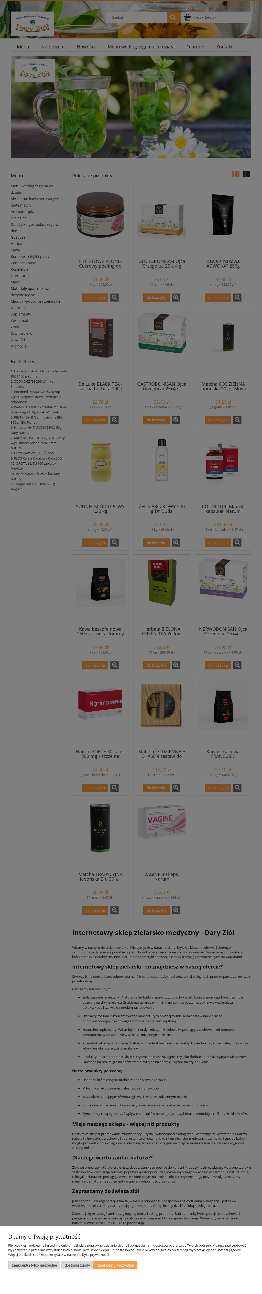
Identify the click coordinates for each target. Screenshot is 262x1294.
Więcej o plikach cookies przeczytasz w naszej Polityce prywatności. (59, 1254)
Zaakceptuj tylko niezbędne (34, 1265)
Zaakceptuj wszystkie (116, 1265)
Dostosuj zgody (77, 1265)
